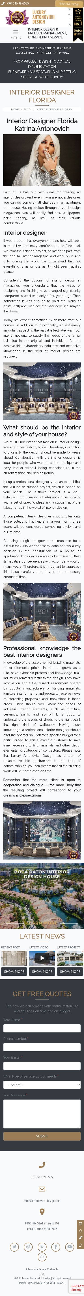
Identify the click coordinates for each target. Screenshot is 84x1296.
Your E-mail (12, 1057)
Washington (35, 1283)
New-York (50, 1283)
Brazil (61, 1283)
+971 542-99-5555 (18, 3)
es (69, 14)
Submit (42, 1136)
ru (69, 25)
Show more (14, 971)
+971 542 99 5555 (42, 1177)
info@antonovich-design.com (42, 1201)
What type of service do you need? (30, 1076)
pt (69, 19)
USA (42, 1274)
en (69, 9)
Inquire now (69, 4)
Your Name (12, 1020)
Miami (22, 1283)
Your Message (15, 1095)
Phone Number (15, 1039)
